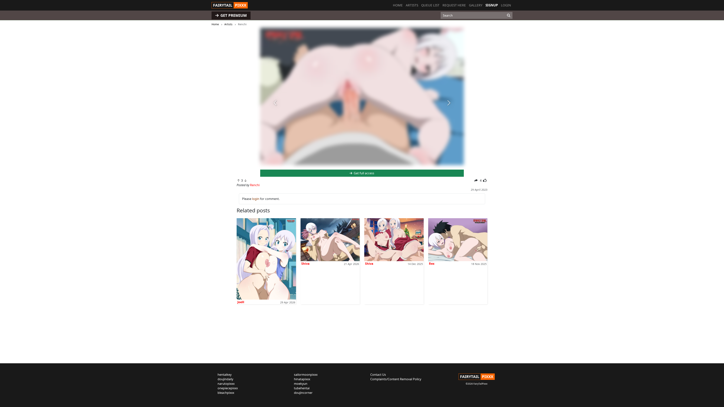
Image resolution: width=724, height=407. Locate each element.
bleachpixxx (226, 393)
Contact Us (378, 375)
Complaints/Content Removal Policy (395, 379)
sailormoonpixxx (306, 375)
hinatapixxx (302, 379)
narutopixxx (226, 384)
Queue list (430, 5)
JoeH (240, 302)
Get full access (363, 173)
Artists (412, 5)
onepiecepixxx (228, 388)
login (255, 199)
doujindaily (225, 379)
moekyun (300, 384)
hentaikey (225, 375)
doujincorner (303, 393)
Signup (491, 5)
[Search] (508, 15)
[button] (275, 103)
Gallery (475, 5)
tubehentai (302, 388)
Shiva (305, 264)
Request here (454, 5)
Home (398, 5)
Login (506, 5)
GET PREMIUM (233, 15)
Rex (431, 264)
